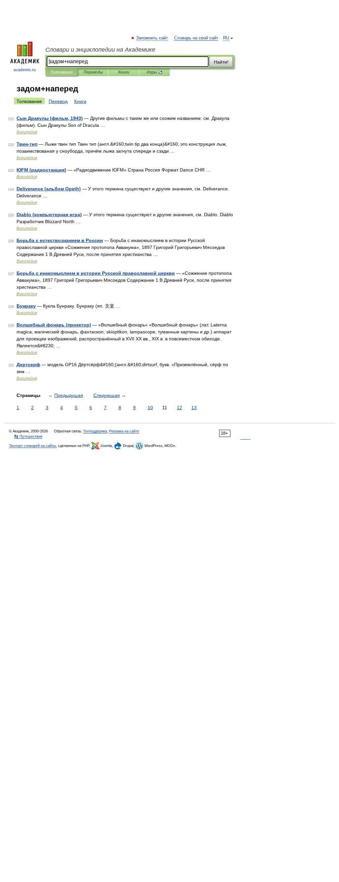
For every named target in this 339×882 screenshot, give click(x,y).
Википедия (27, 132)
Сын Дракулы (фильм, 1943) (50, 118)
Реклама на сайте (124, 431)
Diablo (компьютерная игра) (49, 214)
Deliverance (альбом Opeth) (49, 188)
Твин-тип (27, 144)
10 (150, 407)
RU (226, 38)
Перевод (58, 101)
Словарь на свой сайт (196, 38)
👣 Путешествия (28, 436)
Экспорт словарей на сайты (32, 446)
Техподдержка (95, 431)
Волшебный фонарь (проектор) (54, 324)
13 (194, 407)
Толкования (61, 72)
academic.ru (25, 70)
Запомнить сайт (152, 38)
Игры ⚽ (155, 72)
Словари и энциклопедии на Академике (100, 49)
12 (179, 407)
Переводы (93, 72)
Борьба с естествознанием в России (60, 240)
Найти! (221, 62)
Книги (123, 72)
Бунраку (26, 306)
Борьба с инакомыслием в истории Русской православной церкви (96, 273)
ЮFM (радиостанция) (41, 169)
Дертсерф (28, 364)
